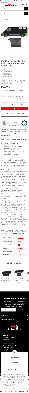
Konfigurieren (14, 362)
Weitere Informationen (15, 115)
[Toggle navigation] (2, 4)
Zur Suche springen (19, 1)
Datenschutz (13, 388)
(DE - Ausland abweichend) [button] (18, 96)
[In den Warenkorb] (2, 23)
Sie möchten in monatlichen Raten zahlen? (14, 114)
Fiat (19, 245)
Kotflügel (9, 74)
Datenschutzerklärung (8, 303)
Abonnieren (22, 310)
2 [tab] (14, 53)
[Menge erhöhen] (26, 104)
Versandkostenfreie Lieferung (16, 90)
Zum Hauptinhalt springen (7, 1)
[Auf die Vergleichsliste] (20, 27)
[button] (19, 4)
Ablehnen (14, 367)
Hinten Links (20, 238)
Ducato (19, 241)
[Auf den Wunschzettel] (24, 27)
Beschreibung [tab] (5, 135)
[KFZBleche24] (11, 5)
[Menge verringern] (3, 104)
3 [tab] (16, 53)
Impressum (5, 388)
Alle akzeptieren (15, 357)
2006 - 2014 (20, 248)
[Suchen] (26, 8)
